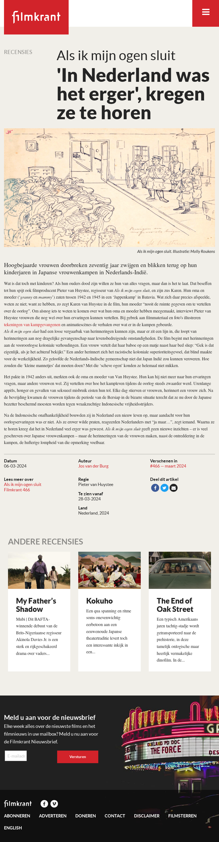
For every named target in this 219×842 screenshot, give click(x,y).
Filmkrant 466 (17, 489)
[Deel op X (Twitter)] (165, 488)
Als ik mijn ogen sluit (22, 484)
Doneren (85, 815)
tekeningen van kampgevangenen (32, 324)
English (13, 827)
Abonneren (17, 815)
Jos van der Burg (93, 466)
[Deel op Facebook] (155, 488)
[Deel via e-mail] (174, 488)
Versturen (77, 757)
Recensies (18, 52)
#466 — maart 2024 (168, 466)
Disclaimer (146, 815)
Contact (115, 815)
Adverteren (53, 815)
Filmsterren (182, 815)
